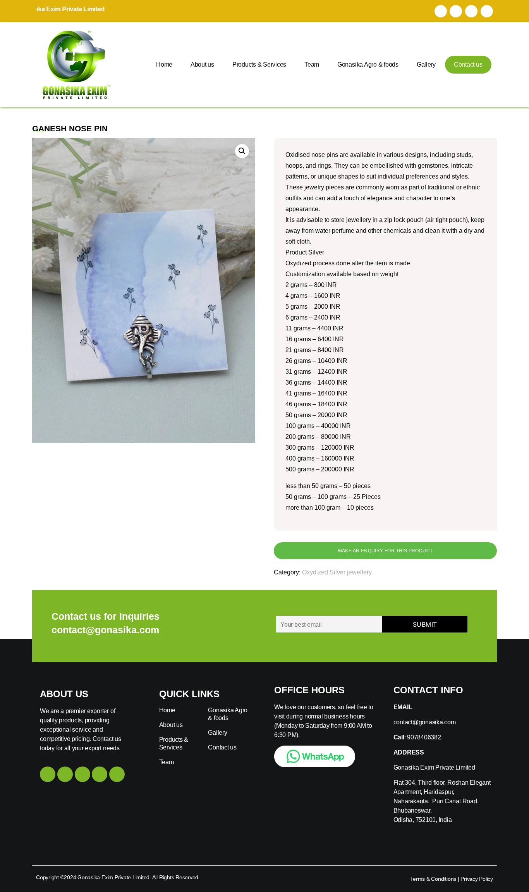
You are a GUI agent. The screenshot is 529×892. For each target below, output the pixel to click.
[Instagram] (456, 11)
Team (311, 64)
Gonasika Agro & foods (367, 64)
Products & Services (259, 64)
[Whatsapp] (487, 11)
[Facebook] (441, 11)
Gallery (426, 64)
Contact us (468, 64)
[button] (242, 151)
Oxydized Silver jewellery (337, 572)
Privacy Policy (476, 879)
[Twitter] (471, 11)
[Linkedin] (99, 774)
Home (164, 64)
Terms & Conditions (433, 879)
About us (202, 64)
